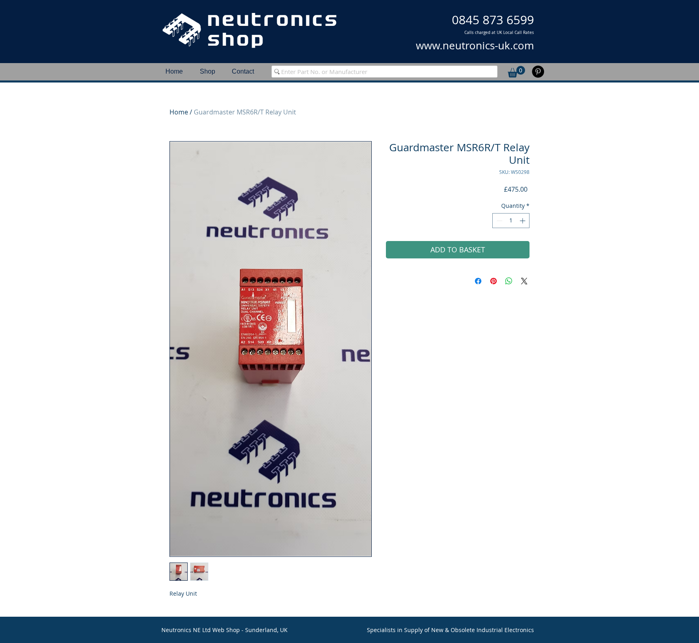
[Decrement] (499, 221)
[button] (516, 72)
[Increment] (523, 221)
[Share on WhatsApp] (509, 281)
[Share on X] (524, 281)
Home (178, 112)
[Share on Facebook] (478, 281)
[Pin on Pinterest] (493, 281)
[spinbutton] (511, 221)
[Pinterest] (538, 72)
